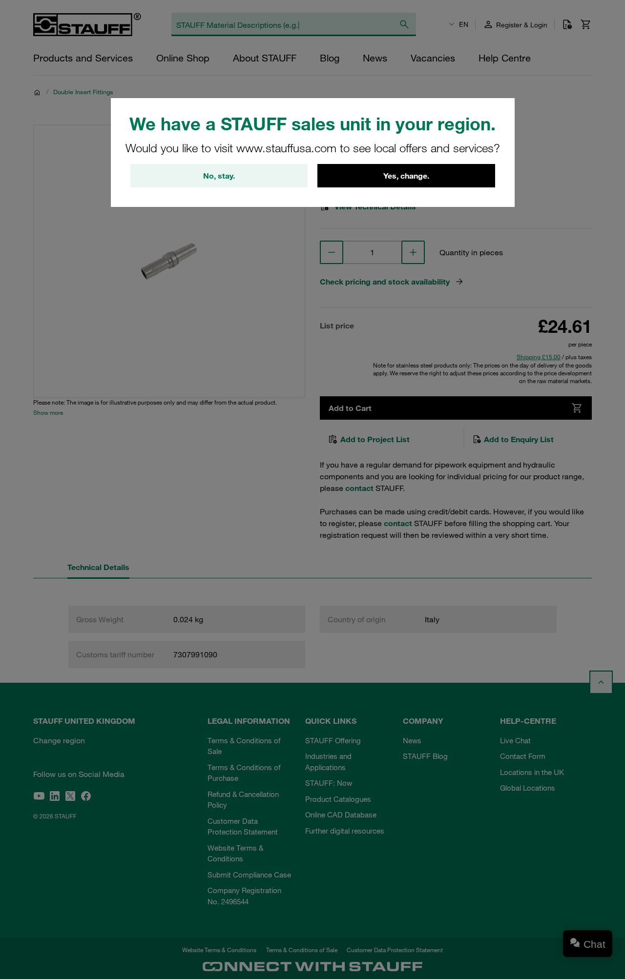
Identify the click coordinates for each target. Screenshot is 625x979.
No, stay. (219, 176)
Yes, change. (406, 176)
